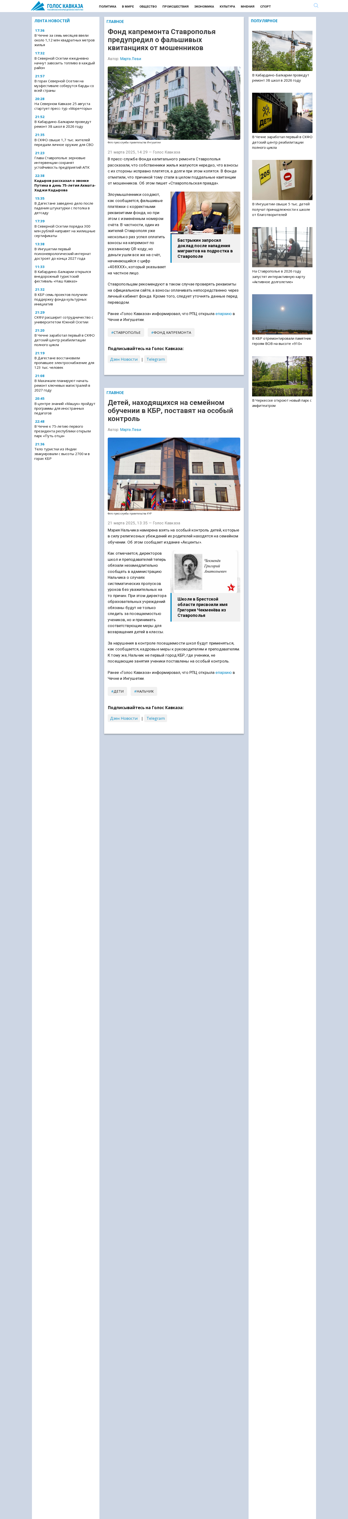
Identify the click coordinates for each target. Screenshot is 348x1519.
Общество (148, 6)
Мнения (247, 6)
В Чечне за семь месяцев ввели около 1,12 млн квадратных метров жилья (64, 40)
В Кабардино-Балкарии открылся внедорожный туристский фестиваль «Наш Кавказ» (62, 276)
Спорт (265, 6)
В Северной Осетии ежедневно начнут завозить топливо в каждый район (64, 63)
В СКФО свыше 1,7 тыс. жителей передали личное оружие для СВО (64, 142)
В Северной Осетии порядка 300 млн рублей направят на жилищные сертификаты (64, 231)
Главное (115, 21)
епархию (223, 313)
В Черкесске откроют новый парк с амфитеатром (282, 403)
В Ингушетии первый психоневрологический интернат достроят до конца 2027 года (62, 253)
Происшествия (175, 6)
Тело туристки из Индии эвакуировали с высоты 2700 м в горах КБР (62, 454)
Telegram (156, 359)
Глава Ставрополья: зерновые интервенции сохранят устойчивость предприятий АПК (61, 162)
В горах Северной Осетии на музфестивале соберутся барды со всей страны (64, 86)
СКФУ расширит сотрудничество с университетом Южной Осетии (63, 319)
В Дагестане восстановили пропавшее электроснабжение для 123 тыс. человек (64, 363)
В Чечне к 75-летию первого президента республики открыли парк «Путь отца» (62, 431)
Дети (119, 691)
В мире (128, 6)
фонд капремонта (172, 332)
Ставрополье (127, 332)
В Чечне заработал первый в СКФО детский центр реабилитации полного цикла (64, 340)
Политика (107, 6)
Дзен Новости (124, 359)
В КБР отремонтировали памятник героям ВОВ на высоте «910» (281, 341)
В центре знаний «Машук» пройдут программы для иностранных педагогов (64, 408)
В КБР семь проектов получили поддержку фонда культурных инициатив (60, 299)
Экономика (204, 6)
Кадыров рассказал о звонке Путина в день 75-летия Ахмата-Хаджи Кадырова (65, 185)
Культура (227, 6)
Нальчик (145, 691)
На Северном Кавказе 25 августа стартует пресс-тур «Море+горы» (63, 106)
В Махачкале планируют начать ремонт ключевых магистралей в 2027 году (62, 385)
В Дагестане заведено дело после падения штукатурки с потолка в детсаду (63, 208)
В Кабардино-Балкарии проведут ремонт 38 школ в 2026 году (62, 124)
